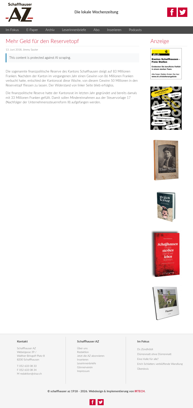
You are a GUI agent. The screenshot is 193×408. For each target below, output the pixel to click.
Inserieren (114, 30)
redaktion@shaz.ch (31, 373)
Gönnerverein (85, 367)
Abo (96, 30)
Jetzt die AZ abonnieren (90, 356)
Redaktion (83, 352)
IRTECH (140, 391)
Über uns (82, 348)
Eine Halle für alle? (148, 359)
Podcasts (135, 30)
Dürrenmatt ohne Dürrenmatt (154, 354)
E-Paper (32, 30)
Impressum (83, 371)
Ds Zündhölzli (145, 349)
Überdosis (143, 369)
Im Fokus (12, 30)
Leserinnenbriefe (74, 30)
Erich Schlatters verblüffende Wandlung (160, 364)
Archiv (50, 30)
